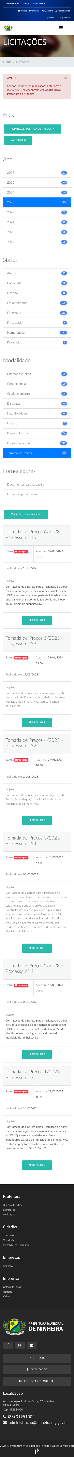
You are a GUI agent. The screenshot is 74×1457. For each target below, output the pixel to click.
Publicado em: (14, 568)
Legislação (8, 1214)
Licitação (8, 1266)
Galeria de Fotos (12, 1287)
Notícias (7, 1292)
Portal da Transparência (59, 18)
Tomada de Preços (31, 129)
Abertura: (41, 551)
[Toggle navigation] (61, 27)
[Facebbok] (8, 1345)
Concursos (9, 1235)
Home (7, 62)
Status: (10, 551)
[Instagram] (20, 1345)
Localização (37, 1369)
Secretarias (9, 1210)
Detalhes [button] (38, 620)
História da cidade (13, 1205)
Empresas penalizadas (22, 494)
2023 (17, 140)
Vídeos (7, 1296)
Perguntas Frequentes (38, 1381)
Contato (38, 1358)
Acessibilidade (63, 11)
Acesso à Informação (29, 11)
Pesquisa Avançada (27, 514)
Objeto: (10, 581)
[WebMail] (32, 1345)
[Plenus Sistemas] (37, 1450)
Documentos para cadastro (25, 484)
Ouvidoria (48, 11)
